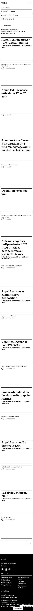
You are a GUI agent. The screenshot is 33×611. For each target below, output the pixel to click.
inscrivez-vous (10, 33)
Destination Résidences (9, 598)
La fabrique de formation (9, 600)
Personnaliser (18, 608)
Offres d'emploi (6, 582)
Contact (3, 566)
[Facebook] (2, 569)
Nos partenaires (6, 585)
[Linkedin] (10, 569)
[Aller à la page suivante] (28, 543)
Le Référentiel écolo (7, 595)
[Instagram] (6, 569)
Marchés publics (6, 577)
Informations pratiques (8, 563)
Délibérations (5, 580)
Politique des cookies (22, 587)
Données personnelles (22, 582)
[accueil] (4, 3)
